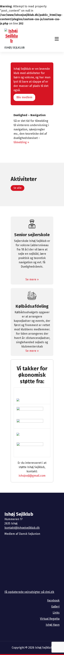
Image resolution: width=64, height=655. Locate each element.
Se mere (30, 279)
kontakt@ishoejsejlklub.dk (22, 527)
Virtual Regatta (50, 618)
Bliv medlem (24, 97)
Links (56, 612)
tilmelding (20, 142)
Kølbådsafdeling (32, 306)
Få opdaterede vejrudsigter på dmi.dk (29, 592)
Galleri (55, 606)
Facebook (53, 600)
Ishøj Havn (53, 624)
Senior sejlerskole (32, 234)
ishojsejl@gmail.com (32, 475)
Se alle (18, 187)
